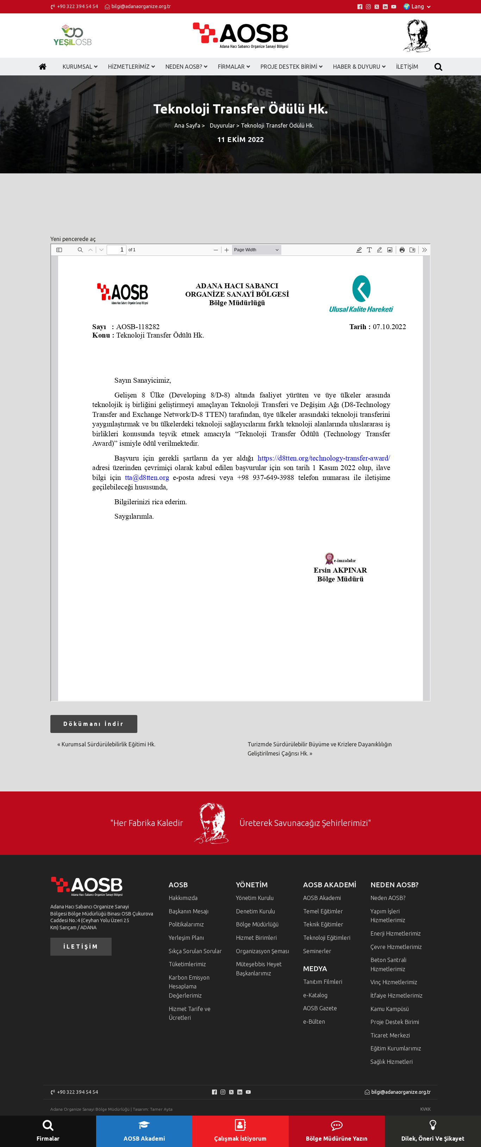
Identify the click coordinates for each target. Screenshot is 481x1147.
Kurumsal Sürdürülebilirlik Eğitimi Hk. (108, 744)
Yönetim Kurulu (255, 898)
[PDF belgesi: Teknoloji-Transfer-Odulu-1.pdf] (240, 472)
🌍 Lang (413, 6)
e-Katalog (315, 995)
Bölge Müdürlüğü (257, 924)
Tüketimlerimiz (187, 964)
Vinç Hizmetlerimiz (393, 982)
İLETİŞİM (81, 946)
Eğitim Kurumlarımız (395, 1048)
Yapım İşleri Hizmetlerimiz (387, 916)
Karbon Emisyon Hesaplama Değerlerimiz (189, 986)
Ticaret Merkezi (390, 1035)
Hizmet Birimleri (256, 938)
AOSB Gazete (320, 1008)
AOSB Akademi (322, 898)
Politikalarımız (186, 924)
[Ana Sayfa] (42, 66)
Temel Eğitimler (323, 911)
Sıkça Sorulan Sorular (195, 951)
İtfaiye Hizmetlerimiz (396, 995)
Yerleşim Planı (186, 938)
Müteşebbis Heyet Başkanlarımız (259, 968)
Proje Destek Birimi (394, 1022)
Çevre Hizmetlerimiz (396, 947)
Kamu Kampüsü (389, 1009)
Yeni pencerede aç (73, 239)
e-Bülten (314, 1021)
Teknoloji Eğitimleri (326, 938)
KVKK (425, 1109)
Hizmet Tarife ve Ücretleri (190, 1013)
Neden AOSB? (387, 898)
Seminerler (317, 951)
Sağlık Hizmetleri (391, 1062)
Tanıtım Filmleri (322, 982)
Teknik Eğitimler (323, 924)
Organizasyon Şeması (262, 951)
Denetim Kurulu (255, 911)
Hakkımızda (183, 898)
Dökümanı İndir (93, 724)
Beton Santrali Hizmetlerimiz (388, 964)
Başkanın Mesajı (188, 911)
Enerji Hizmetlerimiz (395, 933)
